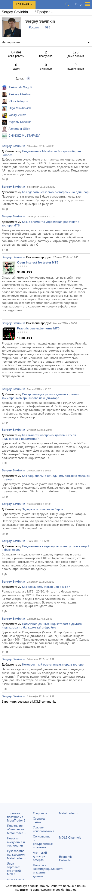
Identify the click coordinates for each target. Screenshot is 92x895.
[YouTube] (82, 875)
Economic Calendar (65, 858)
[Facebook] (61, 875)
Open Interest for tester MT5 (37, 262)
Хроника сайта (39, 820)
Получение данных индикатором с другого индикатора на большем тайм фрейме (42, 625)
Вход (78, 4)
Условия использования (43, 829)
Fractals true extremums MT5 (38, 328)
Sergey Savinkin (13, 146)
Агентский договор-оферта (40, 856)
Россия (34, 27)
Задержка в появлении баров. (43, 509)
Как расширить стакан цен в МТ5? (46, 586)
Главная (22, 4)
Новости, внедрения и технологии (16, 842)
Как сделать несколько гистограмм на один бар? (56, 192)
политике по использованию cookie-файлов (45, 889)
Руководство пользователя (16, 854)
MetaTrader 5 (68, 813)
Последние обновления (16, 829)
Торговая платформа (16, 816)
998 (47, 27)
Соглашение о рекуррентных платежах (43, 842)
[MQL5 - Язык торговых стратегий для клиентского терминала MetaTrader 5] (7, 4)
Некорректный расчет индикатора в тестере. (53, 664)
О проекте (40, 813)
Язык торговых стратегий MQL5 (14, 869)
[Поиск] (67, 4)
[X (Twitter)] (75, 875)
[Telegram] (68, 875)
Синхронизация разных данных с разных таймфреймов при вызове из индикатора (41, 396)
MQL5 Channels (70, 837)
